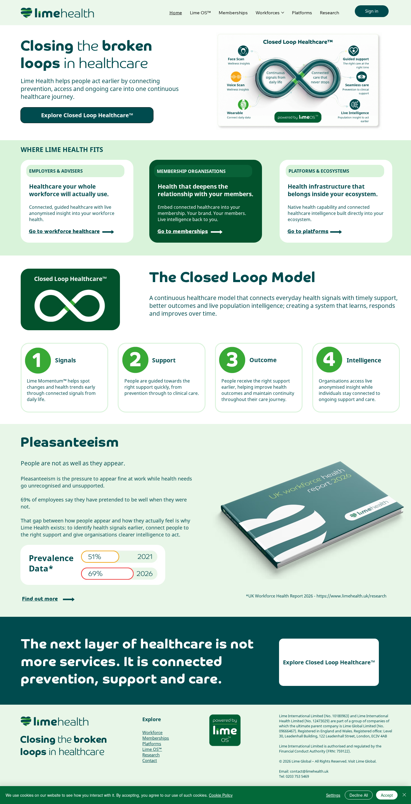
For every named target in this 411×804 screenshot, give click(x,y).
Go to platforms (308, 231)
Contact (149, 760)
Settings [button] (333, 795)
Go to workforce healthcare (64, 231)
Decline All (358, 795)
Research (151, 755)
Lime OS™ (152, 749)
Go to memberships (182, 231)
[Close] (404, 795)
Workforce (152, 732)
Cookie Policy (221, 795)
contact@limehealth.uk (309, 771)
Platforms (151, 743)
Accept (387, 795)
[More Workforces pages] (282, 12)
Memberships (155, 738)
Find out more (40, 599)
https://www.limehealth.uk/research (351, 596)
